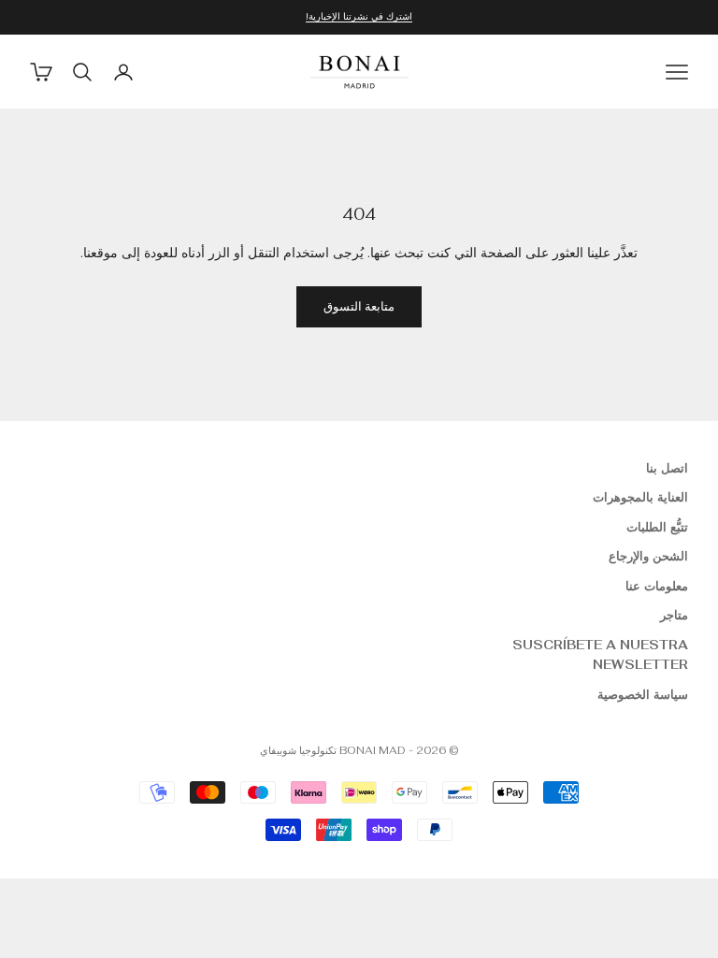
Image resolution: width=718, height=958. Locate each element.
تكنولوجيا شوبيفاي (298, 750)
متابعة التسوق (359, 306)
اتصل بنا (667, 468)
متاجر (674, 615)
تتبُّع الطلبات (657, 527)
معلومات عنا (656, 586)
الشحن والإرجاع (648, 556)
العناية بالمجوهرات (640, 497)
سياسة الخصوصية (642, 695)
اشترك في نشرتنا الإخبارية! (359, 16)
